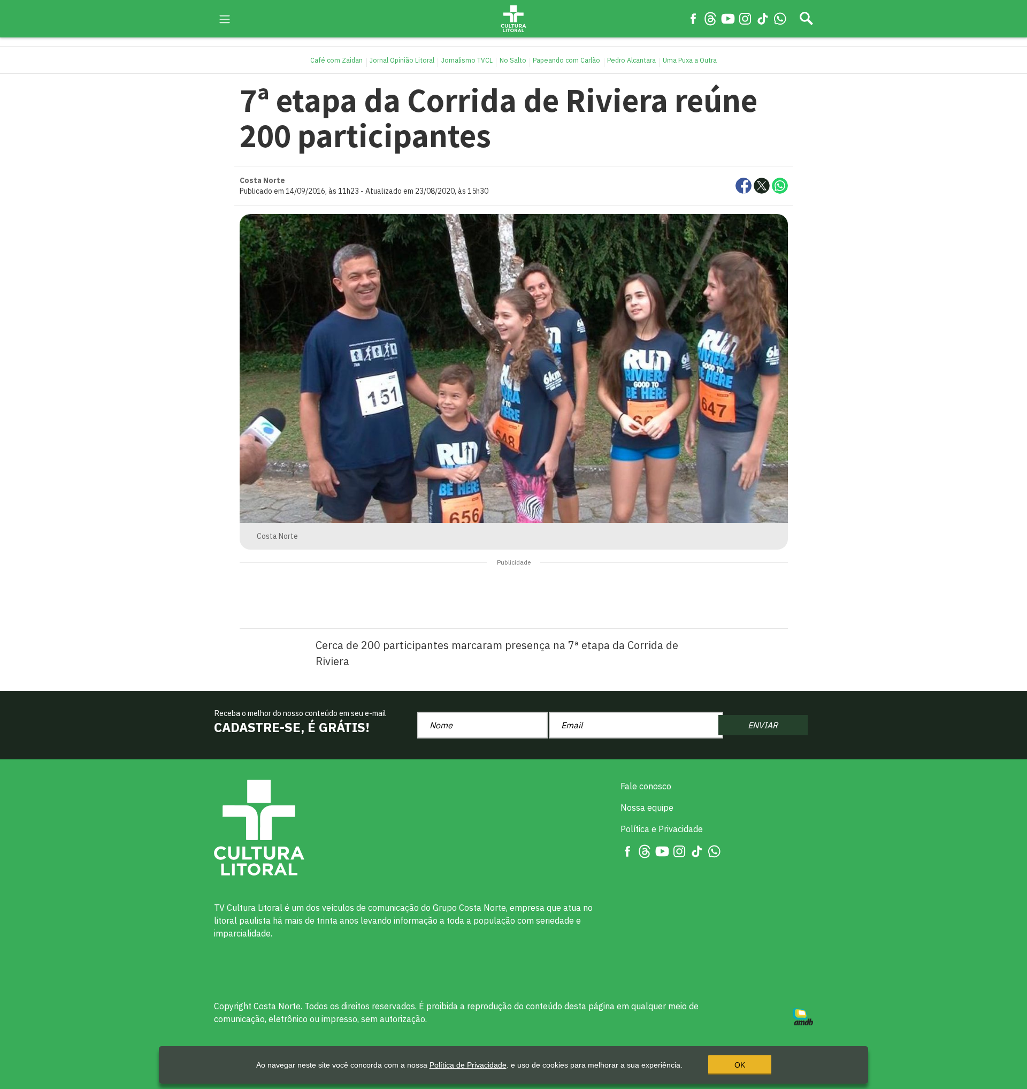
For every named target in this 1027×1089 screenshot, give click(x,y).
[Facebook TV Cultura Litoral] (693, 18)
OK (739, 1065)
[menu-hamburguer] (224, 18)
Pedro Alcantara (631, 60)
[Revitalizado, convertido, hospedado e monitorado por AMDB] (803, 1015)
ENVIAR (763, 725)
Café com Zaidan (336, 60)
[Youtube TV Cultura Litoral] (728, 18)
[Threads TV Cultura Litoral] (710, 18)
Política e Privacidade (661, 829)
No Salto (513, 60)
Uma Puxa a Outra (690, 60)
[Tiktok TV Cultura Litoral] (763, 18)
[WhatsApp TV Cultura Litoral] (780, 18)
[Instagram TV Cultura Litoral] (745, 18)
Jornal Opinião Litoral (402, 60)
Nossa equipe (646, 807)
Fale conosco (645, 786)
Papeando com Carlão (566, 60)
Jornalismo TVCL (467, 60)
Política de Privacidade (468, 1065)
